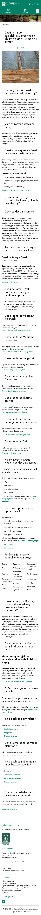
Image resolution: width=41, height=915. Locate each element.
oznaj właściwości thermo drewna (15, 412)
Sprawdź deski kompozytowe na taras (15, 190)
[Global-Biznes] (11, 4)
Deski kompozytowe (12, 729)
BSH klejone (8, 548)
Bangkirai (5, 501)
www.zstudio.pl (25, 912)
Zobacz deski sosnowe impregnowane (16, 434)
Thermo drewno (10, 736)
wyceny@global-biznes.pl (9, 857)
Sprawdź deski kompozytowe (12, 282)
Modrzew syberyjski (12, 778)
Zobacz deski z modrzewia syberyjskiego (17, 330)
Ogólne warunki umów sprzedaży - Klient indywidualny (19, 886)
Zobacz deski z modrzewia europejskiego (17, 351)
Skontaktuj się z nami (9, 809)
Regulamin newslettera (9, 883)
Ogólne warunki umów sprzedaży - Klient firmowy (17, 888)
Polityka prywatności (8, 881)
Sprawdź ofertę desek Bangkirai (13, 370)
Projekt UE (5, 892)
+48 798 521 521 (33, 4)
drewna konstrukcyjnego (28, 540)
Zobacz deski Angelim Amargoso (14, 391)
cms (18, 912)
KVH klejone (8, 544)
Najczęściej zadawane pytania (11, 890)
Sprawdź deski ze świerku (11, 453)
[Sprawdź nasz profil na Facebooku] (3, 901)
